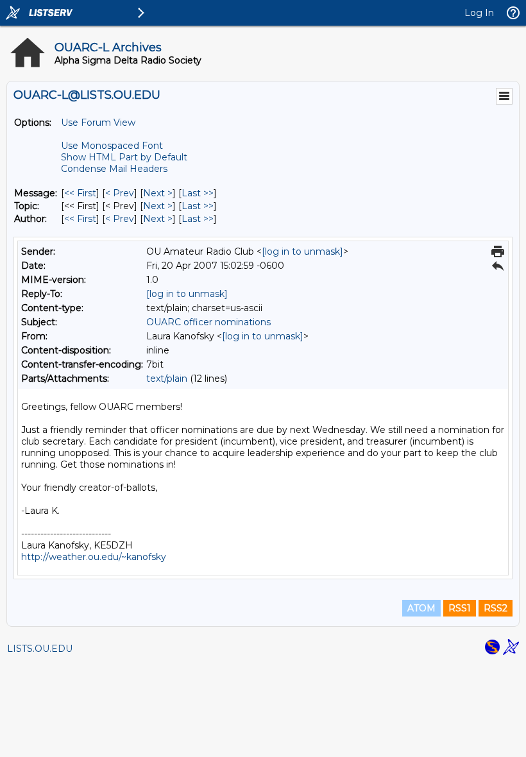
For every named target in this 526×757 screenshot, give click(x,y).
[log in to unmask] (302, 251)
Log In (479, 13)
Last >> (198, 193)
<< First (80, 193)
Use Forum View (98, 122)
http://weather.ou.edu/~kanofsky (93, 557)
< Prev (119, 193)
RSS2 (495, 608)
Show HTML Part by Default (124, 157)
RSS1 (459, 608)
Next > (158, 193)
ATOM (421, 608)
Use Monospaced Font (112, 145)
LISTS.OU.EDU (39, 648)
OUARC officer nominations (208, 322)
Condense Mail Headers (114, 168)
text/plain (166, 378)
